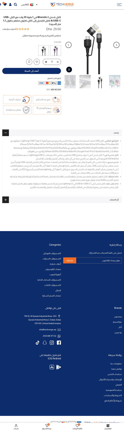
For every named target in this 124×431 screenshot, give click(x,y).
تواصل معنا (116, 369)
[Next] (68, 45)
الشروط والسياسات (113, 395)
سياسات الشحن (115, 374)
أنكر (120, 327)
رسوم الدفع (41, 35)
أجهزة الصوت (55, 274)
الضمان (118, 385)
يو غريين (118, 332)
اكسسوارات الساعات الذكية (49, 280)
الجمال (58, 290)
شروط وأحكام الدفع (113, 401)
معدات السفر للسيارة (51, 296)
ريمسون (118, 316)
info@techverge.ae (47, 329)
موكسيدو (117, 322)
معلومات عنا (116, 363)
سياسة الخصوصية (114, 390)
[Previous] (116, 45)
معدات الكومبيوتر (53, 269)
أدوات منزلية (55, 264)
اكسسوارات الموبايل (52, 253)
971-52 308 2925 (49, 336)
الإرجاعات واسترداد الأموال (110, 379)
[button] (22, 29)
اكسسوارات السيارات (52, 259)
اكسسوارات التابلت (52, 285)
